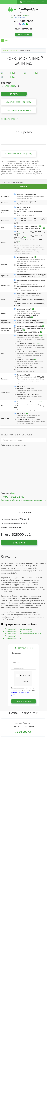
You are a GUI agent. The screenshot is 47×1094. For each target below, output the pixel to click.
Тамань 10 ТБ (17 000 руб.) (27, 351)
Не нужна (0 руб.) (23, 375)
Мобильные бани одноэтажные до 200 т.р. (23, 633)
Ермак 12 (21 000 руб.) (25, 359)
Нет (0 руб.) (21, 386)
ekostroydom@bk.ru (20, 17)
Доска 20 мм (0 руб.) (24, 207)
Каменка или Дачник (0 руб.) (28, 336)
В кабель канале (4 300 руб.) (27, 394)
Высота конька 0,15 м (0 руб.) (28, 320)
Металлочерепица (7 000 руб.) (28, 332)
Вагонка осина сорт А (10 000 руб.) (30, 265)
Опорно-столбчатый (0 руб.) (27, 194)
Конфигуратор (8, 119)
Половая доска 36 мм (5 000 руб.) (29, 228)
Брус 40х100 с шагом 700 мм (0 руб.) (31, 219)
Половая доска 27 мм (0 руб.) (28, 226)
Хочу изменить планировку (18, 153)
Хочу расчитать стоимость (18, 110)
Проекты (13, 50)
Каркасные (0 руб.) (24, 309)
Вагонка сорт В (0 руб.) (25, 257)
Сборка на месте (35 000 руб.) (28, 419)
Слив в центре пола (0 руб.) (27, 277)
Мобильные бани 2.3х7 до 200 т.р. (19, 631)
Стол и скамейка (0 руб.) (26, 402)
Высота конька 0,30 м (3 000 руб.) (30, 322)
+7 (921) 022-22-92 (13, 496)
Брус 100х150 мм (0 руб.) (26, 202)
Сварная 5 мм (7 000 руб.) (26, 343)
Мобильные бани (12, 636)
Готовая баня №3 (23, 723)
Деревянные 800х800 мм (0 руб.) (30, 294)
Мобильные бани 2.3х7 (14, 638)
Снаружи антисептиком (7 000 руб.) (30, 377)
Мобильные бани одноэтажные (18, 629)
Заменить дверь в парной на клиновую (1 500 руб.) (26, 316)
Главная (5, 50)
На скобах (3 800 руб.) (25, 388)
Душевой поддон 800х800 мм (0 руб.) (31, 275)
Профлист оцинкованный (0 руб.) (29, 326)
